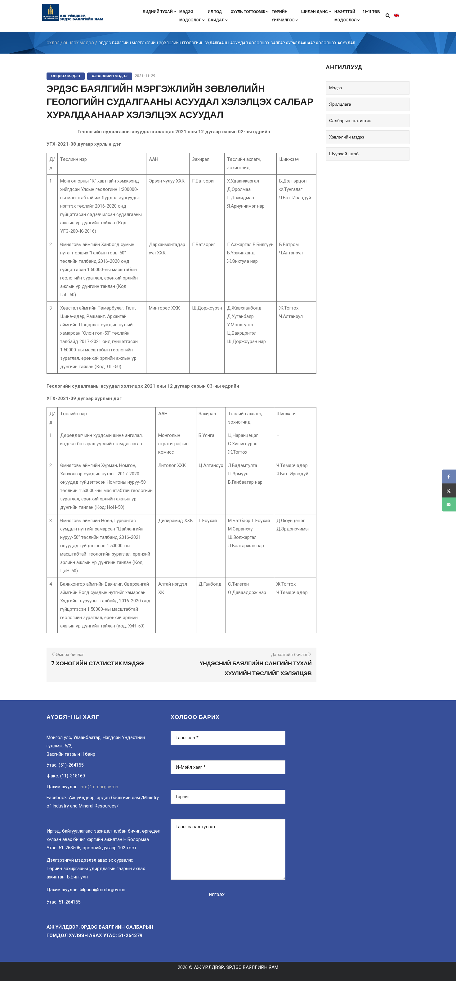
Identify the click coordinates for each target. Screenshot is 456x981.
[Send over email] (449, 505)
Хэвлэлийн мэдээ (109, 75)
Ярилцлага (340, 104)
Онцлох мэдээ (78, 43)
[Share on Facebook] (449, 477)
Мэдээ (335, 88)
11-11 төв (371, 11)
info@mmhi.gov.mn (99, 786)
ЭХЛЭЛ (53, 43)
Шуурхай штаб (344, 154)
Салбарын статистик (350, 120)
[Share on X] (449, 491)
